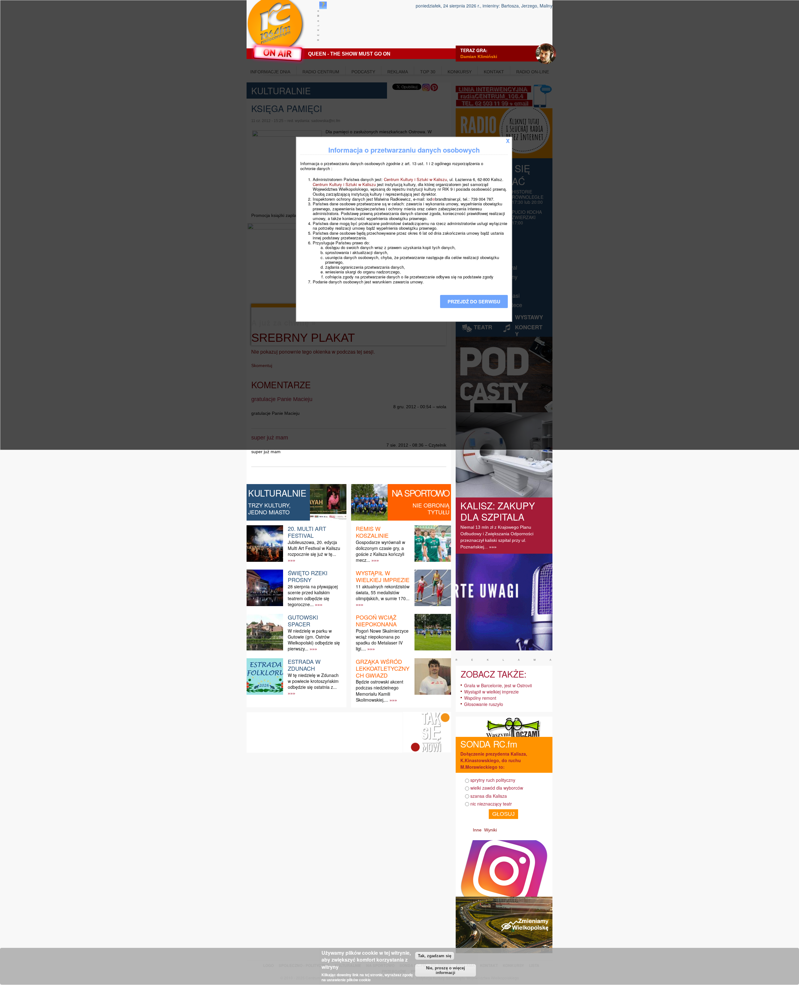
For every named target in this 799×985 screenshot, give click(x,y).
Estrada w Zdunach (304, 664)
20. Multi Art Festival (307, 531)
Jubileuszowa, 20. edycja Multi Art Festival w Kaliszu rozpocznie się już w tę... (314, 548)
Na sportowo (420, 493)
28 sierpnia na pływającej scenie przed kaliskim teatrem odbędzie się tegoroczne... (313, 595)
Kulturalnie (277, 493)
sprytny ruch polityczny (492, 780)
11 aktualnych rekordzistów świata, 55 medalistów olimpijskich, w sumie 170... (382, 592)
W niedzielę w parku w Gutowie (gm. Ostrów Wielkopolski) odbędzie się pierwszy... (314, 640)
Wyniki (490, 829)
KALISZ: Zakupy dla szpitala (497, 511)
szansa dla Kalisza (488, 796)
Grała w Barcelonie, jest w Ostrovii (498, 685)
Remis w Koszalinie (372, 531)
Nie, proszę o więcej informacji (445, 970)
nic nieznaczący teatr (491, 804)
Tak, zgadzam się (434, 955)
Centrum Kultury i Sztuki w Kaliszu (415, 179)
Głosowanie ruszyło (483, 704)
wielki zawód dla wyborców (496, 788)
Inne (477, 829)
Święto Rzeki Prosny (307, 576)
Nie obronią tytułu (431, 508)
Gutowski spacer (303, 620)
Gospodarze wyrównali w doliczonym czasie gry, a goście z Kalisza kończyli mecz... (380, 551)
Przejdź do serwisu (474, 301)
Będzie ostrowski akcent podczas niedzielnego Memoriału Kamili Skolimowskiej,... (379, 691)
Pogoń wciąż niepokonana (376, 620)
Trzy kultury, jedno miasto (269, 508)
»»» (291, 560)
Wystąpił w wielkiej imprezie (382, 576)
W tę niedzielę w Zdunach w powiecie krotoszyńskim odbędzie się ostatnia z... (313, 681)
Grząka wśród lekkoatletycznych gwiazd (382, 668)
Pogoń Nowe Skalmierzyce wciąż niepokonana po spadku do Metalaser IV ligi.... (382, 640)
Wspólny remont (480, 698)
